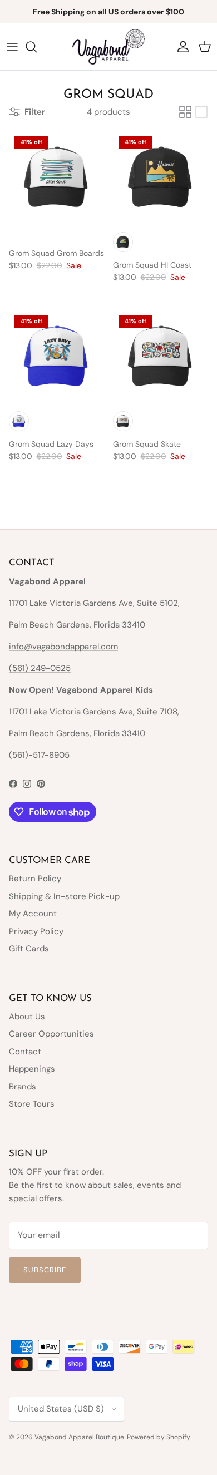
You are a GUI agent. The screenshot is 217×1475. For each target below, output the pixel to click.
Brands (22, 1086)
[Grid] (185, 112)
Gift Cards (29, 948)
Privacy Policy (36, 931)
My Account (33, 913)
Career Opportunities (51, 1033)
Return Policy (35, 878)
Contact (25, 1051)
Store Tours (32, 1103)
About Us (27, 1016)
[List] (201, 112)
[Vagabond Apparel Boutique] (108, 47)
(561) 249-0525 (40, 668)
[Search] (36, 46)
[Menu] (12, 46)
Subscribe (44, 1270)
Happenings (32, 1068)
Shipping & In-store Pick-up (64, 896)
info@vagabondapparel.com (63, 646)
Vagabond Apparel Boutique (79, 1437)
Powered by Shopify (158, 1437)
